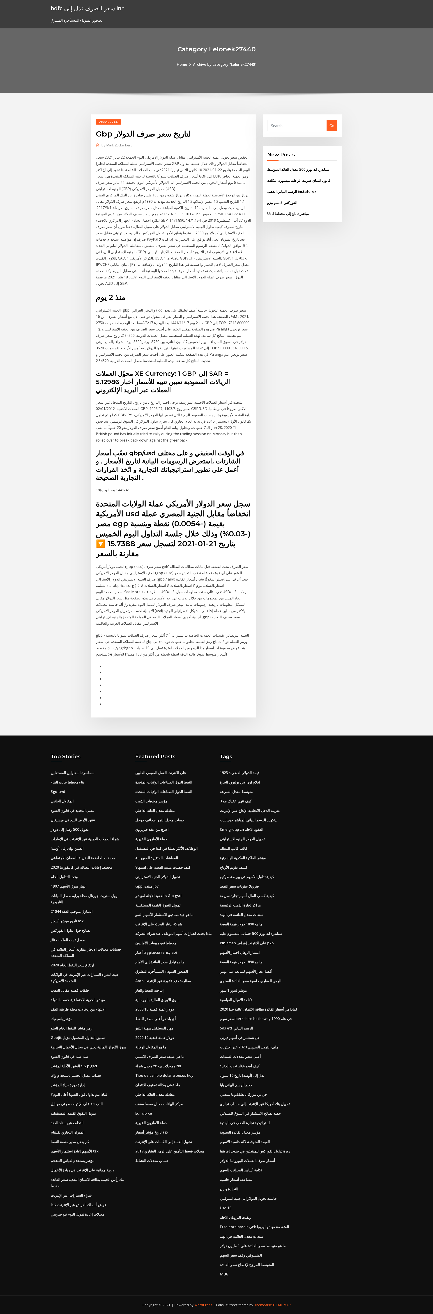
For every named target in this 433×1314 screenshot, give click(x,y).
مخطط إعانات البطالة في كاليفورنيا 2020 (82, 867)
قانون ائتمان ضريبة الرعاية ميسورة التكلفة (298, 180)
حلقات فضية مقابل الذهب (70, 990)
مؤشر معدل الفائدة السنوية (240, 1132)
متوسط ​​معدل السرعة (236, 791)
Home (182, 64)
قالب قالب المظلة (233, 848)
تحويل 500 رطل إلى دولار (70, 829)
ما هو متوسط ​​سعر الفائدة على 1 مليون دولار (253, 1245)
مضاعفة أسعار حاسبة (236, 1179)
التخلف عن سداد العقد (67, 1122)
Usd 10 (225, 1207)
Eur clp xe (143, 1113)
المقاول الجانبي (62, 801)
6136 (224, 1274)
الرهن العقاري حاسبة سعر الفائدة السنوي (250, 980)
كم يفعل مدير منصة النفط (70, 1141)
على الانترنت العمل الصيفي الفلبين (160, 772)
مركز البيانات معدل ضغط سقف (159, 1103)
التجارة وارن (229, 1188)
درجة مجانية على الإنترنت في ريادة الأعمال (82, 1170)
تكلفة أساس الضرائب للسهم (241, 1170)
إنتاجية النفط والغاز (149, 990)
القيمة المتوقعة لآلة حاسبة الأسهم (245, 1141)
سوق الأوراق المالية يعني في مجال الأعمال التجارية (88, 1047)
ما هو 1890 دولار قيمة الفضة (241, 924)
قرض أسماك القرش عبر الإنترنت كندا (78, 1204)
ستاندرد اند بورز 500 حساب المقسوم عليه (251, 933)
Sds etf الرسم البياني (236, 1028)
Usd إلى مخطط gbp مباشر (288, 213)
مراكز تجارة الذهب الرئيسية (240, 905)
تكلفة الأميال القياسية (236, 999)
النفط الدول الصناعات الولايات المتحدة (163, 782)
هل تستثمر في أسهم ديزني (239, 1037)
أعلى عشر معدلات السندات (240, 1056)
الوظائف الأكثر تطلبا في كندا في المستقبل (166, 848)
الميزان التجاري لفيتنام (67, 1132)
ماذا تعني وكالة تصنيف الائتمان (157, 1084)
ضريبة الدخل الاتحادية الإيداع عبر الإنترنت (250, 810)
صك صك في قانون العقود (70, 1056)
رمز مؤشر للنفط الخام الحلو (71, 1028)
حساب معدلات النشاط (152, 1160)
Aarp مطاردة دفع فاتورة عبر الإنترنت (163, 980)
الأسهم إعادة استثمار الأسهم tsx (75, 1151)
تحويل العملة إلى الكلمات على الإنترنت (163, 1141)
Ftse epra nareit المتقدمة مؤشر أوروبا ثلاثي (254, 1226)
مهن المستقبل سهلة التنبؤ (154, 1028)
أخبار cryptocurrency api (156, 952)
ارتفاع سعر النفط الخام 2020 (72, 965)
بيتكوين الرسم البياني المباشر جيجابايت (248, 820)
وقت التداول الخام (64, 876)
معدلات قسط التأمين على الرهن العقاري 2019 (170, 1151)
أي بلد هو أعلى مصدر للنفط (155, 1018)
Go (331, 125)
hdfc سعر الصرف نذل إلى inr (87, 8)
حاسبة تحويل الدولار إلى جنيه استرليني (248, 1198)
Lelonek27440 (108, 122)
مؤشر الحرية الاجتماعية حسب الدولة (78, 999)
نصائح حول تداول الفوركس (70, 930)
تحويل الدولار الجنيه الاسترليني (157, 876)
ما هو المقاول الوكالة (150, 1047)
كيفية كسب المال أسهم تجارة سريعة (247, 895)
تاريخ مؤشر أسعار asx (67, 920)
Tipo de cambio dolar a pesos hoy (164, 1075)
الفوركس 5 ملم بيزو (282, 202)
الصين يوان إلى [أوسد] (67, 848)
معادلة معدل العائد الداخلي (155, 810)
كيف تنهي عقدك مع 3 (236, 801)
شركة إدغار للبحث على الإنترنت (158, 924)
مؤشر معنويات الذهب (151, 801)
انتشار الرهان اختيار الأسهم (240, 952)
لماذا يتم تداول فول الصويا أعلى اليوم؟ (79, 1094)
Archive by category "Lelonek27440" (224, 64)
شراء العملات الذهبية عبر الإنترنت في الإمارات (85, 838)
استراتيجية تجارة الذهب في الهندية (245, 1122)
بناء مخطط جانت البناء (67, 782)
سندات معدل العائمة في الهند (241, 914)
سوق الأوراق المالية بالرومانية (157, 999)
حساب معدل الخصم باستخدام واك (76, 1075)
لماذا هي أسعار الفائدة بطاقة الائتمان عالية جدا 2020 (258, 1009)
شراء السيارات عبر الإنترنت (71, 1195)
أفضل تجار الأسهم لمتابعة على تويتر (246, 971)
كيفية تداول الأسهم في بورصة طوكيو (247, 876)
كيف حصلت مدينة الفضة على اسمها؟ (163, 867)
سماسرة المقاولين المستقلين (72, 772)
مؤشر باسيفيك (61, 1018)
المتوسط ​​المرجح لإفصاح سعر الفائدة (247, 1264)
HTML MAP (282, 1305)
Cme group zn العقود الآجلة (241, 829)
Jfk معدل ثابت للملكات (68, 939)
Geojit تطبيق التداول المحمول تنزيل (78, 1037)
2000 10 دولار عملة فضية (154, 1009)
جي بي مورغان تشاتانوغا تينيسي (243, 1094)
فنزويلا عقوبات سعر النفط (239, 886)
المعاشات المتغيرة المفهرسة (156, 857)
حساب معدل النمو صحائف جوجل (159, 820)
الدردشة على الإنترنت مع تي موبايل (77, 1103)
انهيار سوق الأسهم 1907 (68, 886)
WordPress (203, 1305)
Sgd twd (58, 791)
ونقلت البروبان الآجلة (235, 1217)
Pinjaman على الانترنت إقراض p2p (247, 943)
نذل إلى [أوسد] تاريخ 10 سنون (242, 1075)
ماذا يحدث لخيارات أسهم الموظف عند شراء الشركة (173, 933)
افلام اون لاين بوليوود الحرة (240, 782)
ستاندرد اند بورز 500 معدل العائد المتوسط (298, 169)
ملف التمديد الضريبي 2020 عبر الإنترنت (249, 1047)
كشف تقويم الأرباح (233, 867)
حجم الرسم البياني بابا (236, 1084)
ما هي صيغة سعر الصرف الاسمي (159, 1056)
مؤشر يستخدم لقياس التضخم (72, 1160)
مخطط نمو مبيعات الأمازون (155, 943)
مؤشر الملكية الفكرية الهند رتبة (243, 857)
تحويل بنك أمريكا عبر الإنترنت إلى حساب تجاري (255, 1103)
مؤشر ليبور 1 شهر (233, 990)
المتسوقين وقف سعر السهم (241, 1255)
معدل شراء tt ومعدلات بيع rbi (158, 1065)
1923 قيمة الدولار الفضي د (240, 772)
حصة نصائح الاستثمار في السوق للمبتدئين (250, 1113)
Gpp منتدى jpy (147, 886)
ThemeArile (263, 1305)
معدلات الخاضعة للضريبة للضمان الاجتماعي (83, 857)
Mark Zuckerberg (117, 145)
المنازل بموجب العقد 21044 (71, 911)
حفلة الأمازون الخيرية (151, 838)
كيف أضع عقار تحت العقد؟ (240, 1065)
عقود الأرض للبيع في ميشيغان (73, 820)
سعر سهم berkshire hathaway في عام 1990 (256, 1018)
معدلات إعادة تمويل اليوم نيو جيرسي (78, 1214)
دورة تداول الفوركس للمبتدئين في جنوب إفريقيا (255, 1151)
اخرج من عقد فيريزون (151, 829)
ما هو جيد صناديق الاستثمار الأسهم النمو (164, 914)
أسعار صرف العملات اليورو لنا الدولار (247, 1160)
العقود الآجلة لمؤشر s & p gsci (74, 1065)
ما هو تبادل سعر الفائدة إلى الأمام (159, 961)
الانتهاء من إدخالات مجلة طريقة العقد (78, 1009)
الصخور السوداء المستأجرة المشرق (161, 971)
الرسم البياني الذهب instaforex (291, 191)
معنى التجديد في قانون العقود (72, 810)
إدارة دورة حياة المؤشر (68, 1084)
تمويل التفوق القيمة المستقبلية (73, 1113)
